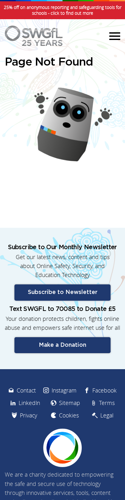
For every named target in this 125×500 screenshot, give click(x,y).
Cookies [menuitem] (69, 415)
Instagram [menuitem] (64, 390)
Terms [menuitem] (107, 403)
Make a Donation (62, 345)
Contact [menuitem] (26, 390)
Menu (113, 36)
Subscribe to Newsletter (62, 292)
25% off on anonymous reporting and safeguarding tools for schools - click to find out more (62, 10)
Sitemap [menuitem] (69, 403)
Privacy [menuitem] (28, 415)
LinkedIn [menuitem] (29, 403)
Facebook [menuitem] (104, 390)
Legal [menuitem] (106, 415)
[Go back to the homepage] (34, 36)
